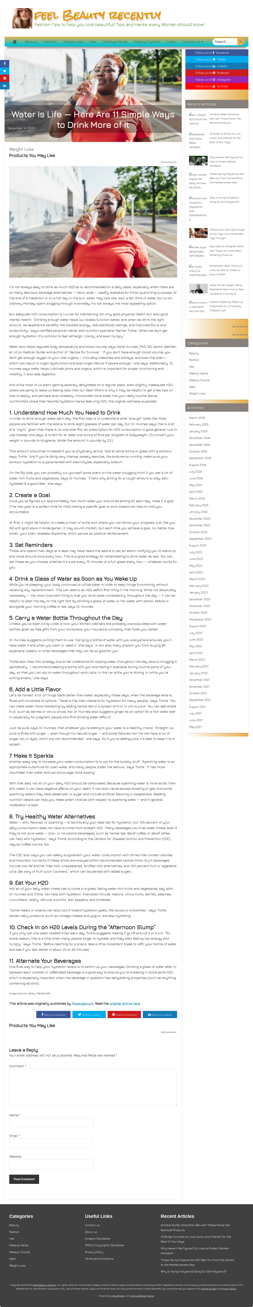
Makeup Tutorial (147, 42)
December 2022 (199, 599)
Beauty (31, 42)
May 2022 (195, 646)
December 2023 (199, 518)
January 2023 (198, 592)
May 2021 (195, 726)
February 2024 (198, 505)
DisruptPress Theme (143, 1295)
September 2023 (200, 538)
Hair (93, 42)
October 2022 (198, 612)
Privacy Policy (94, 1252)
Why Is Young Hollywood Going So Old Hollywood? (194, 1271)
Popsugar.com (83, 1003)
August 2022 (197, 626)
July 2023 (195, 552)
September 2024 (200, 458)
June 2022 (196, 639)
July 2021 (195, 713)
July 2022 (195, 632)
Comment (17, 1066)
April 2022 (196, 653)
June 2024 (196, 478)
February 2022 (199, 666)
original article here (125, 1003)
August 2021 (197, 706)
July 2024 (195, 471)
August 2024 (197, 464)
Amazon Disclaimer (97, 1238)
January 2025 (198, 431)
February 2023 (199, 585)
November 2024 (199, 444)
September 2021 (200, 699)
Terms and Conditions (99, 1258)
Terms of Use (209, 1288)
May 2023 (195, 565)
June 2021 (196, 720)
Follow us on (212, 52)
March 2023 (197, 579)
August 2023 (197, 545)
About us (91, 1232)
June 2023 (196, 558)
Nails (171, 42)
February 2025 (199, 424)
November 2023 (199, 525)
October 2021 (198, 693)
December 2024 (199, 438)
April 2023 (196, 572)
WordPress (118, 1295)
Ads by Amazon (169, 162)
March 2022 (197, 659)
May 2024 (195, 485)
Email (14, 1136)
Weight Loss (73, 42)
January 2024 (198, 511)
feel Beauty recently (97, 15)
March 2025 (197, 417)
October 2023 (198, 532)
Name (15, 1115)
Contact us (191, 42)
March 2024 (197, 498)
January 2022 (198, 673)
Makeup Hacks (115, 42)
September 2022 (200, 619)
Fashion (50, 42)
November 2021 (199, 686)
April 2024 (195, 491)
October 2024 (198, 451)
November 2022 (199, 606)
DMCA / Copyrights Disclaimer (104, 1245)
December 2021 (199, 679)
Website (15, 1156)
